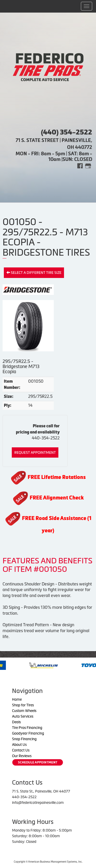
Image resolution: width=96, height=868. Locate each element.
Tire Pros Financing (27, 728)
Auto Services (22, 716)
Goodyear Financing (28, 733)
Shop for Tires (23, 705)
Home (17, 699)
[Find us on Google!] (88, 165)
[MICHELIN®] (28, 664)
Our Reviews (21, 756)
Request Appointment (35, 452)
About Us (19, 744)
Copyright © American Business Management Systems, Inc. (48, 861)
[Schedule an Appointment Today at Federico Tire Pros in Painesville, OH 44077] (37, 762)
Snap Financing (24, 739)
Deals (16, 722)
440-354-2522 (46, 438)
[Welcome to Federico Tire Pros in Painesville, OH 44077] (48, 66)
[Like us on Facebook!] (80, 165)
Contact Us (20, 750)
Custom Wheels (24, 711)
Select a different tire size (35, 273)
